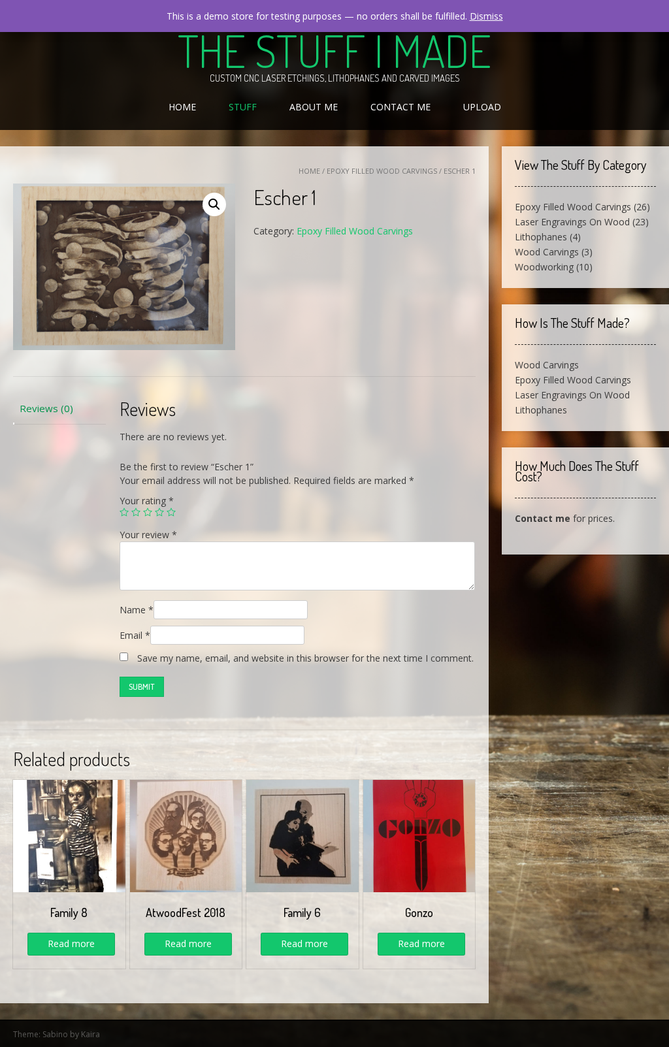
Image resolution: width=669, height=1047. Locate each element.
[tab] (59, 409)
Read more (71, 943)
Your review (148, 534)
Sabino (55, 1034)
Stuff (243, 107)
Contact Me (400, 107)
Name (137, 610)
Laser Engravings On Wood (572, 222)
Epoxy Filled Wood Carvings (382, 171)
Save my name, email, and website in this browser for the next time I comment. (305, 658)
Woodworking (544, 267)
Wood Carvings (547, 252)
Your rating (147, 500)
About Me (313, 107)
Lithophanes (541, 237)
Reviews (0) (46, 408)
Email (135, 635)
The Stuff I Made (334, 50)
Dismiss (486, 16)
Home (182, 107)
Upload (482, 107)
